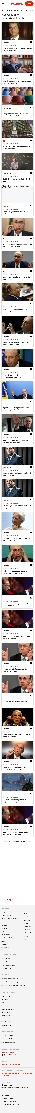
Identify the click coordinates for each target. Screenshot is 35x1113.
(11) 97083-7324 (10, 1085)
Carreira (4, 925)
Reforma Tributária (7, 996)
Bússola (3, 1006)
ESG (2, 931)
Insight (16, 10)
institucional (5, 1093)
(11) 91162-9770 (10, 1055)
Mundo (26, 913)
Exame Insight (5, 934)
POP (25, 939)
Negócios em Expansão (8, 1042)
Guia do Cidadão (6, 958)
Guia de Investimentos (8, 965)
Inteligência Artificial (7, 938)
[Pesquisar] (6, 3)
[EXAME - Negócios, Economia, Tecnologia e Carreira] (17, 3)
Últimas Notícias (6, 915)
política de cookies (7, 1098)
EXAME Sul (4, 1003)
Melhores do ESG (6, 1039)
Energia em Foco (6, 1012)
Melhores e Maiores (7, 1035)
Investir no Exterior (7, 1015)
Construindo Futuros (7, 1009)
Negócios (10, 10)
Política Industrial (6, 1025)
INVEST (3, 10)
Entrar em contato (7, 1052)
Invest (3, 941)
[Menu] (2, 3)
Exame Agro (27, 926)
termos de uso (5, 1095)
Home (3, 912)
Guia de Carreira (6, 968)
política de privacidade (8, 1101)
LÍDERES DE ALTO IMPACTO (9, 918)
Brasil (3, 922)
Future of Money (29, 933)
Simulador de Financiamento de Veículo (13, 985)
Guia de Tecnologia (7, 962)
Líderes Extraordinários (8, 1019)
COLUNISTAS (5, 947)
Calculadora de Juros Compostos (11, 982)
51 (17, 899)
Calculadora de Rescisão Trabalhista (12, 979)
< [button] (2, 899)
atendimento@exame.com (10, 1064)
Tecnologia (27, 930)
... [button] (15, 899)
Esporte (26, 923)
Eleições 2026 (25, 10)
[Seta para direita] (30, 10)
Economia (4, 928)
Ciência (26, 936)
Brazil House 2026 (6, 999)
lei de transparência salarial (10, 1104)
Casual (26, 917)
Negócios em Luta (6, 1022)
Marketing (27, 920)
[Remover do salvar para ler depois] (31, 42)
